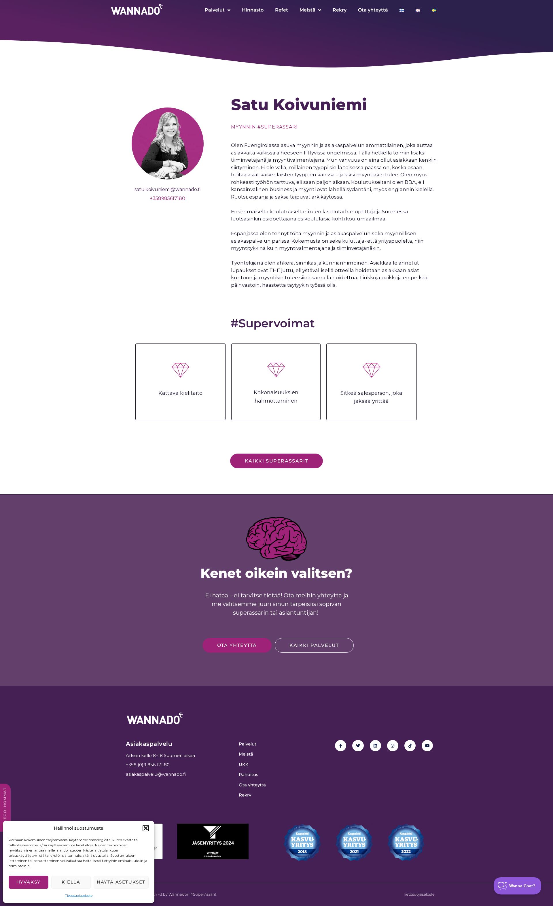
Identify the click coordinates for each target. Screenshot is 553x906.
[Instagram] (392, 745)
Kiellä (71, 882)
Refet (281, 10)
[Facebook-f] (340, 745)
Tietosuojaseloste (78, 895)
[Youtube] (427, 745)
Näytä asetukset (121, 882)
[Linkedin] (375, 745)
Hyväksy (28, 882)
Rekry (339, 10)
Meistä (307, 10)
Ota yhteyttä (373, 10)
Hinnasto (253, 10)
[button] (146, 828)
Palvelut (215, 10)
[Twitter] (357, 745)
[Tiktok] (410, 745)
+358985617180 (167, 198)
